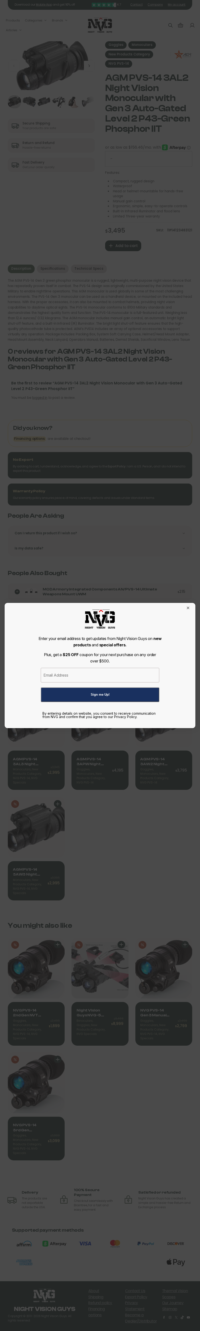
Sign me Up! (100, 694)
